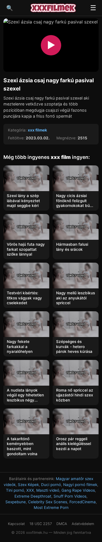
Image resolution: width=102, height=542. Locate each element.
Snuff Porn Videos (70, 496)
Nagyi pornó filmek (80, 484)
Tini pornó (15, 490)
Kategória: (17, 130)
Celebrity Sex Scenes (47, 502)
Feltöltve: (16, 138)
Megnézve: (66, 138)
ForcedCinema (82, 502)
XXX (30, 490)
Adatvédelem (83, 524)
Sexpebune (15, 502)
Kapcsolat (16, 524)
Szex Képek (28, 484)
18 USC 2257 (40, 524)
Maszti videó (47, 490)
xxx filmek (37, 130)
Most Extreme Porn (51, 507)
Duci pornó (51, 484)
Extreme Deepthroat (32, 496)
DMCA (61, 524)
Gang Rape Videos (78, 490)
